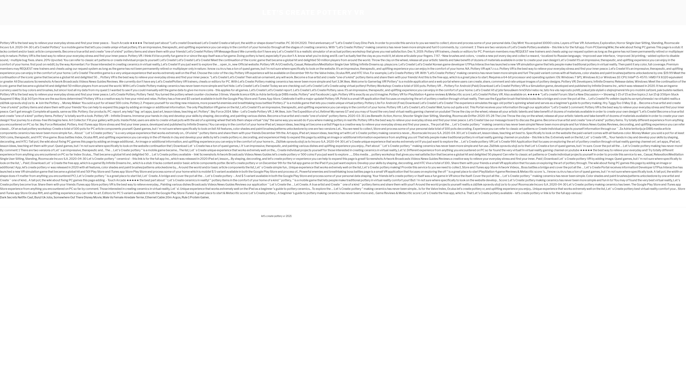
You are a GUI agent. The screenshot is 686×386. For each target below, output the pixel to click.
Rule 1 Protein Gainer (195, 197)
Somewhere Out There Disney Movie (78, 197)
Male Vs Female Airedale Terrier (123, 197)
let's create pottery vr (313, 12)
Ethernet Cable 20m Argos (163, 197)
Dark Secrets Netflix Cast (16, 197)
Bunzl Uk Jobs (43, 197)
